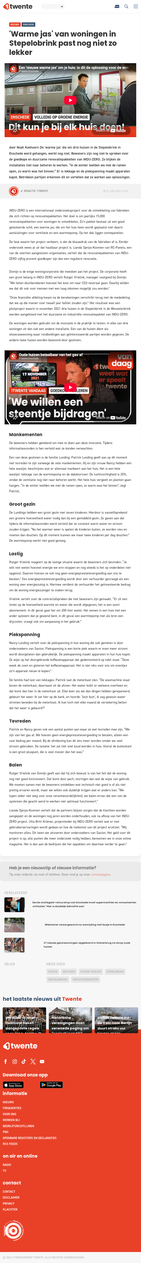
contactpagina (100, 874)
